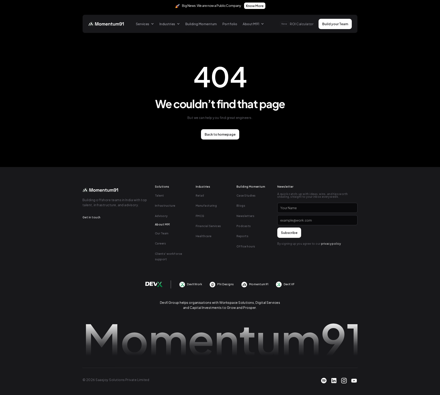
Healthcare (204, 236)
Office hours (245, 246)
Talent (159, 195)
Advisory (161, 216)
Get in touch (91, 217)
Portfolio (230, 24)
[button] (145, 23)
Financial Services (208, 226)
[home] (106, 23)
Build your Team (335, 24)
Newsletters (245, 216)
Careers (160, 243)
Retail (200, 195)
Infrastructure (165, 205)
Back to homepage (220, 134)
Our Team (162, 233)
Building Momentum (201, 24)
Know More (255, 6)
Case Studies (246, 195)
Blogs (240, 205)
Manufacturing (206, 205)
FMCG (200, 216)
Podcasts (243, 226)
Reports (242, 236)
